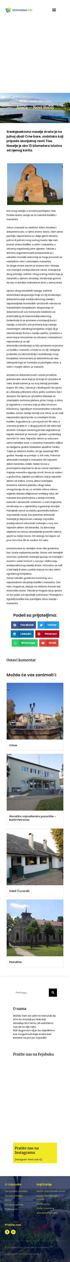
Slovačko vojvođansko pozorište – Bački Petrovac (32, 818)
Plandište (15, 962)
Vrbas (13, 745)
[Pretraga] (53, 993)
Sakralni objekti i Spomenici (35, 101)
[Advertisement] (35, 56)
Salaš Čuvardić (19, 891)
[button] (54, 10)
